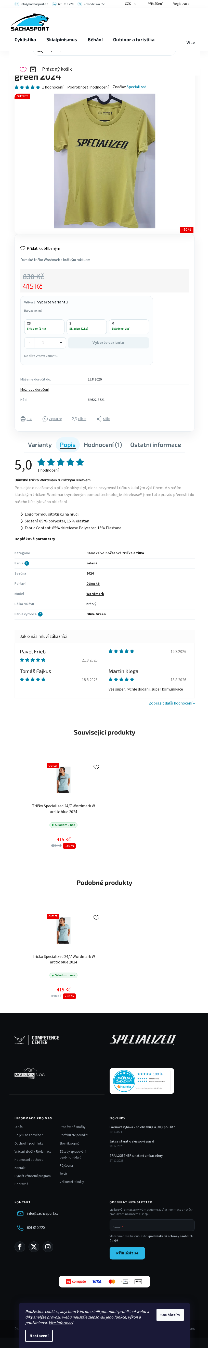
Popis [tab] (68, 444)
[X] (34, 1246)
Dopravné (21, 1184)
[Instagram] (48, 1246)
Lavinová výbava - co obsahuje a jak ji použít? (142, 1127)
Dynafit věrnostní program (33, 1176)
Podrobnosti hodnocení (88, 87)
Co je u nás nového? (29, 1135)
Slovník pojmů (70, 1143)
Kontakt (20, 1168)
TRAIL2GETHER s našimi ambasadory (136, 1155)
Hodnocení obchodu (29, 1159)
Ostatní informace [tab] (155, 444)
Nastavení (39, 1336)
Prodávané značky (72, 1127)
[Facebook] (20, 1246)
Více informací (61, 1323)
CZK (128, 3)
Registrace (181, 3)
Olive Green (96, 614)
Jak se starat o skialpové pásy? (132, 1141)
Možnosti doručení (34, 389)
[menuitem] (25, 40)
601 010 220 (36, 1227)
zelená (91, 563)
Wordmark (95, 593)
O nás (18, 1127)
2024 (90, 573)
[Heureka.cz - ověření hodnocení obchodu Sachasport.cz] (142, 1081)
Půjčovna (66, 1165)
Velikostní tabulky (72, 1182)
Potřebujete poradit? (74, 1135)
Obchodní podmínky (29, 1143)
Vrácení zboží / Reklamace (33, 1151)
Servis (63, 1173)
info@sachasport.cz (43, 1213)
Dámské (93, 583)
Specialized (136, 87)
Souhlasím (170, 1315)
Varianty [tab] (40, 444)
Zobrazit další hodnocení (170, 703)
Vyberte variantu (108, 342)
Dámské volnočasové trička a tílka (115, 553)
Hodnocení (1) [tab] (103, 444)
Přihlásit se (127, 1253)
